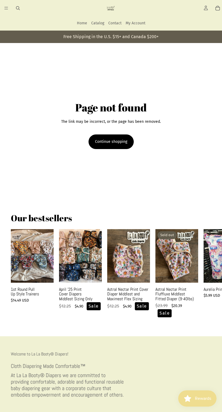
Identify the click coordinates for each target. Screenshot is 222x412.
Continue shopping (111, 141)
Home (82, 23)
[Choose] (45, 274)
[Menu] (6, 8)
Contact (115, 23)
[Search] (18, 8)
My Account (135, 23)
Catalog (97, 23)
